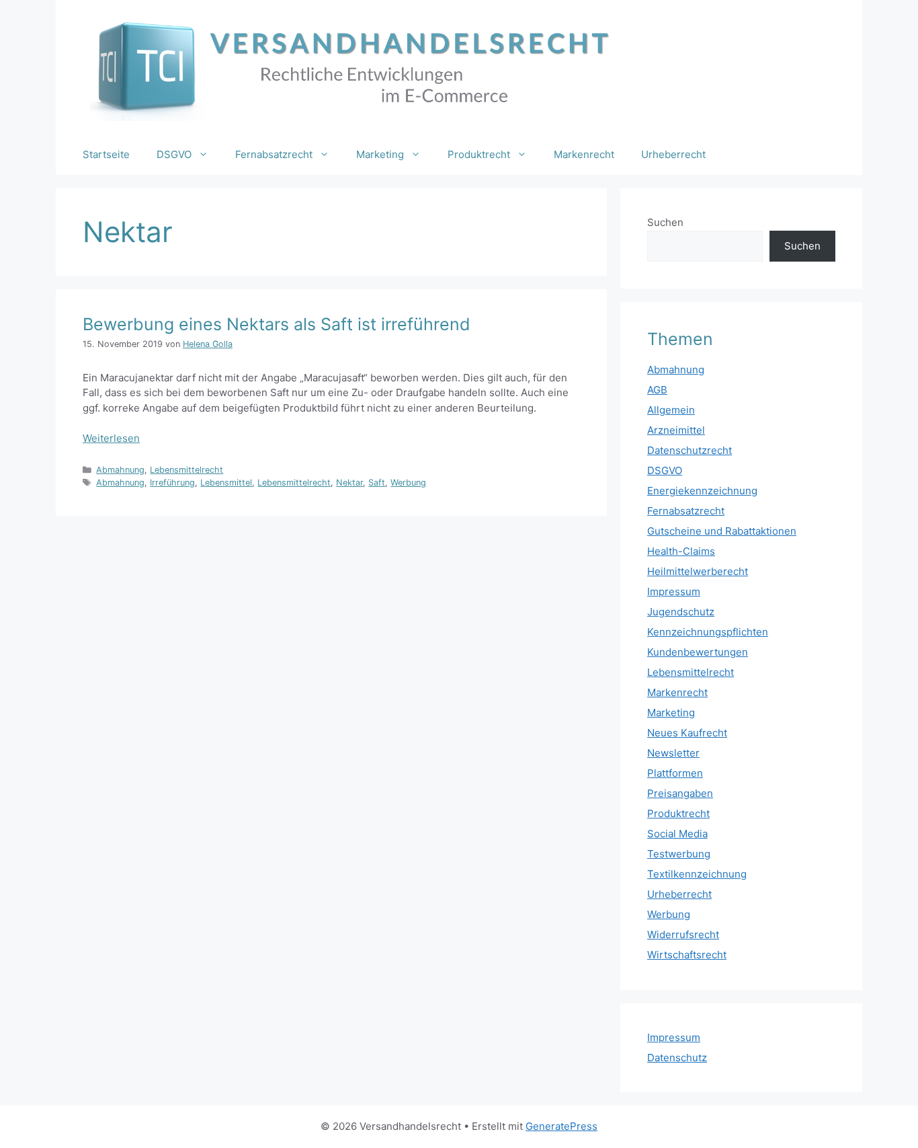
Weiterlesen (111, 438)
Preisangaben (680, 793)
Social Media (677, 833)
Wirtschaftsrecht (686, 954)
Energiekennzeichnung (702, 490)
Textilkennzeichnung (697, 874)
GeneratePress (561, 1126)
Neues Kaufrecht (687, 732)
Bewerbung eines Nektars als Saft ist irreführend (276, 324)
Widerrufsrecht (683, 934)
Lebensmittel (226, 482)
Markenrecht (584, 154)
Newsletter (673, 753)
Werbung (408, 482)
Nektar (349, 482)
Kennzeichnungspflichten (707, 631)
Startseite (106, 154)
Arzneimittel (676, 430)
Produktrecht (479, 154)
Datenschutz (677, 1057)
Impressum (673, 591)
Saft (376, 482)
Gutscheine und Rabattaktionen (721, 531)
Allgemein (671, 410)
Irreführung (172, 482)
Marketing (380, 154)
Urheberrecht (673, 154)
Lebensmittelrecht (186, 470)
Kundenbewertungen (697, 652)
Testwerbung (678, 853)
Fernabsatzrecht (273, 154)
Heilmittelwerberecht (697, 571)
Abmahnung (120, 470)
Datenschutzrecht (689, 450)
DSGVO (174, 154)
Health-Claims (681, 551)
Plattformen (675, 773)
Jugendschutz (680, 611)
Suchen (665, 222)
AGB (657, 389)
